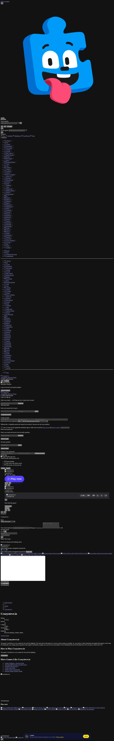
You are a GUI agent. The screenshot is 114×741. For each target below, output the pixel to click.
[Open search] (2, 126)
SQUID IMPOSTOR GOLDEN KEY (16, 665)
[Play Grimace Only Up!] (77, 707)
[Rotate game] (9, 510)
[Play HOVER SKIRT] (50, 709)
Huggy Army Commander (12, 669)
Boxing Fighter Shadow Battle (13, 671)
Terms (14, 377)
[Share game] (97, 495)
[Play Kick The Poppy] (72, 709)
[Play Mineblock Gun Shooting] (86, 709)
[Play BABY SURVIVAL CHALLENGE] (94, 707)
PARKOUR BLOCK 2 (11, 666)
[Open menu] (2, 3)
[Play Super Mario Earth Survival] (55, 707)
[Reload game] (6, 510)
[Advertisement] (23, 568)
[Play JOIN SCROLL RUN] (39, 707)
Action (6, 606)
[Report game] (101, 495)
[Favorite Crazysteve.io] (6, 485)
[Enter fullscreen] (106, 495)
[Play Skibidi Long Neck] (38, 709)
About (2, 377)
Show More (4, 655)
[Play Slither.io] (67, 707)
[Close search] (20, 123)
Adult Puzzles (8, 602)
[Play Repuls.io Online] (61, 709)
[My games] (5, 126)
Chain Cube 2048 (10, 668)
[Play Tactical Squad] (27, 707)
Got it (86, 736)
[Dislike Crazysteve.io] (10, 483)
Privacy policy (60, 737)
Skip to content (5, 1)
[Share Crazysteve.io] (9, 485)
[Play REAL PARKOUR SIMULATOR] (11, 707)
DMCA (6, 377)
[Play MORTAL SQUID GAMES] (10, 709)
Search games (4, 121)
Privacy (11, 377)
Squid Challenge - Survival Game (14, 663)
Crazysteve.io (8, 609)
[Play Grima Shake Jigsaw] (25, 709)
